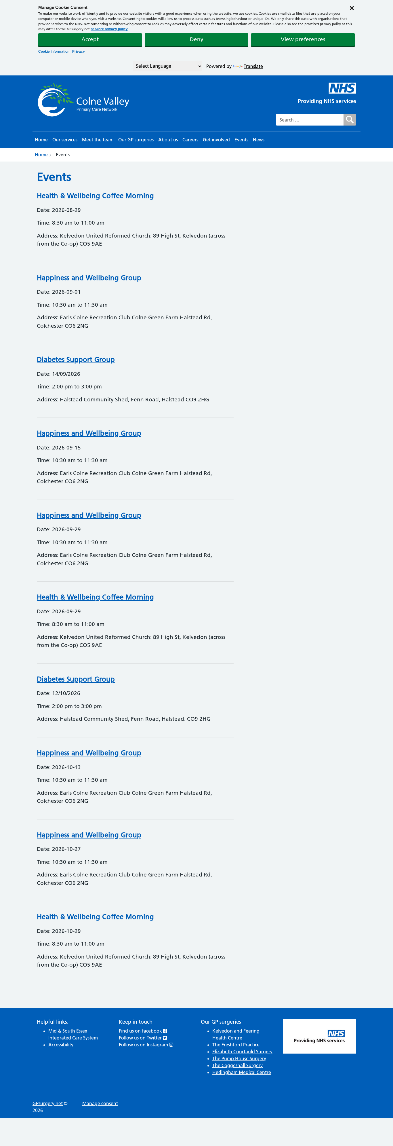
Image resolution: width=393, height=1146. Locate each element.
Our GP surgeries (136, 140)
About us (168, 140)
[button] (352, 7)
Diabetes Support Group (76, 359)
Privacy (78, 52)
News (258, 140)
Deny (196, 39)
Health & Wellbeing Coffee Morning (95, 195)
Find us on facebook (140, 1031)
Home (41, 140)
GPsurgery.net (48, 1103)
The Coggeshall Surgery (237, 1065)
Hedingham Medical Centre (241, 1072)
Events (241, 140)
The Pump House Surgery (239, 1058)
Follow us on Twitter (140, 1038)
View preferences (303, 39)
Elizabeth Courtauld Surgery (242, 1051)
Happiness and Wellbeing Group (89, 278)
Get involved (216, 140)
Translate (253, 66)
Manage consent (100, 1103)
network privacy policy (109, 29)
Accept (90, 39)
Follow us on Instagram (143, 1045)
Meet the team (98, 140)
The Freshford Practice (236, 1045)
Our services (64, 140)
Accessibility (60, 1045)
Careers (190, 140)
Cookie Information (53, 52)
